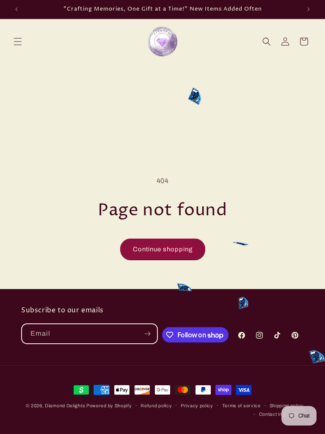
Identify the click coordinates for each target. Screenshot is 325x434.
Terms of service (241, 405)
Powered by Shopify (109, 405)
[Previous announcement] (16, 9)
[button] (17, 41)
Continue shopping (163, 249)
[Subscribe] (147, 333)
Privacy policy (197, 405)
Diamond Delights (65, 405)
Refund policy (156, 405)
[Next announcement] (308, 9)
